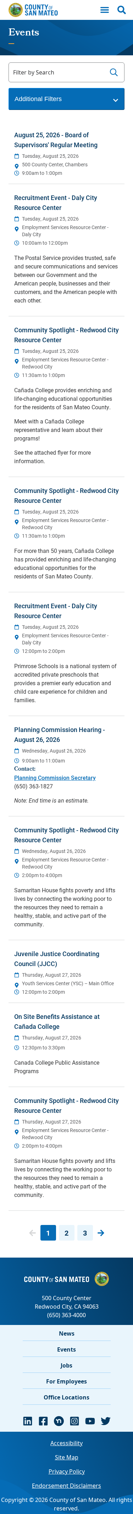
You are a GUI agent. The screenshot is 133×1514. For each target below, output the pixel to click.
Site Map (66, 1457)
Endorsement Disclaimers (66, 1486)
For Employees (66, 1381)
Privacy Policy (67, 1471)
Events (66, 1349)
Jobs (66, 1365)
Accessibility (66, 1443)
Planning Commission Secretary (55, 777)
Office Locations (66, 1397)
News (66, 1333)
